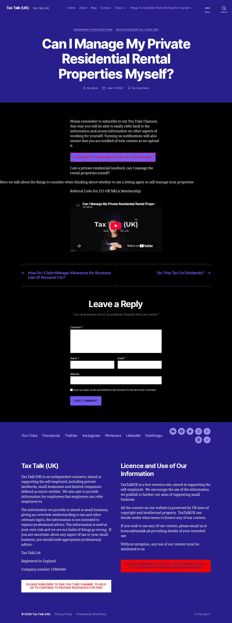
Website (74, 373)
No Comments (140, 88)
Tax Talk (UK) (17, 8)
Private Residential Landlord (137, 29)
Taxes (118, 7)
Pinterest (113, 435)
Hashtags (153, 435)
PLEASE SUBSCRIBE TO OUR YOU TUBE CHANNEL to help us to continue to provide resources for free (66, 586)
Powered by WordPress (91, 614)
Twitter (71, 435)
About (83, 7)
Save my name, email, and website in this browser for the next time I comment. (114, 390)
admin (94, 88)
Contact (106, 7)
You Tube (29, 435)
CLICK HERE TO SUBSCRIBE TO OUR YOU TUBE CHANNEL (113, 157)
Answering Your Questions (93, 29)
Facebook (51, 435)
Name (74, 358)
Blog (94, 7)
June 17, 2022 (115, 88)
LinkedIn (133, 435)
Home (71, 7)
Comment (76, 327)
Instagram (91, 435)
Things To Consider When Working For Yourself (160, 7)
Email (121, 358)
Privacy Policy (63, 614)
